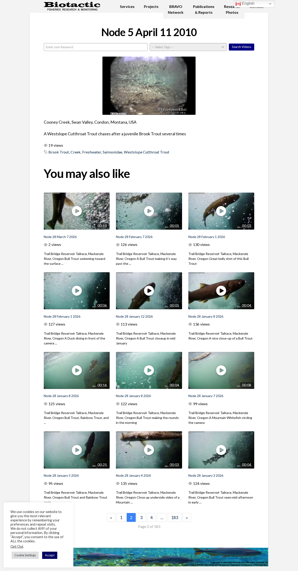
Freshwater (91, 152)
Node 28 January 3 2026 (205, 475)
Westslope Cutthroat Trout (146, 152)
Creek (76, 152)
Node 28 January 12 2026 (134, 316)
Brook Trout (58, 152)
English (247, 3)
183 (174, 517)
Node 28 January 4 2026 (133, 475)
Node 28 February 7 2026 (134, 237)
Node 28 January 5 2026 (61, 475)
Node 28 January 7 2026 (205, 396)
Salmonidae (112, 152)
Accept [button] (49, 555)
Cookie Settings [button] (25, 555)
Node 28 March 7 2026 (60, 237)
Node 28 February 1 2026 (206, 237)
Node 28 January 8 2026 (205, 316)
